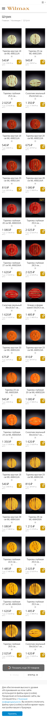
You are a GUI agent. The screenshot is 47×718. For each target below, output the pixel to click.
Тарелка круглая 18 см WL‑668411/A (11, 476)
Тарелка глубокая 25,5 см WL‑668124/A (11, 94)
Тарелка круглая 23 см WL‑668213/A (11, 179)
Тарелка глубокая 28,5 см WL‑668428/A (11, 645)
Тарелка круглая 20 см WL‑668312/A (11, 349)
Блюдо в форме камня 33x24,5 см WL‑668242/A (35, 306)
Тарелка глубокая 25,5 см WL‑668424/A (35, 560)
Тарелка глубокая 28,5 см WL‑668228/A (35, 264)
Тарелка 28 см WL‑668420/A (35, 518)
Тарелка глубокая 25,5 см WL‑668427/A (35, 603)
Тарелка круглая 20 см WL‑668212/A (35, 137)
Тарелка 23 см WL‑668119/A (35, 52)
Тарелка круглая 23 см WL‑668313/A (35, 349)
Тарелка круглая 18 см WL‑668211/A (11, 137)
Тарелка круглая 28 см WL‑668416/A (11, 518)
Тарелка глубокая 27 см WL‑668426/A (11, 603)
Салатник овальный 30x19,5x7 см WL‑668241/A (12, 306)
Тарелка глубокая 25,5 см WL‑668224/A (35, 221)
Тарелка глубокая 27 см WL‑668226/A (11, 264)
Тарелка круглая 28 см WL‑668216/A (35, 179)
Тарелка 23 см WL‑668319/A (12, 391)
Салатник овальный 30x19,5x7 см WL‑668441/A (35, 645)
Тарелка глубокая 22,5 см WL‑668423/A (11, 560)
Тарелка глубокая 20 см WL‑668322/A (35, 391)
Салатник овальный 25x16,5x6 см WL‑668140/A (35, 94)
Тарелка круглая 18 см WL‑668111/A (11, 52)
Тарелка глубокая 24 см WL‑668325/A (11, 433)
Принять (12, 713)
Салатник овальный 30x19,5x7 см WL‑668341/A (35, 433)
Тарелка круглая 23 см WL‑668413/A (35, 476)
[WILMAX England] (18, 9)
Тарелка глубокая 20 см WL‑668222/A (11, 221)
